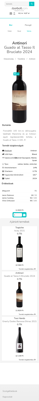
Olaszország (9, 59)
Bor (10, 25)
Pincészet (8, 150)
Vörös (29, 31)
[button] (31, 4)
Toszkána (21, 59)
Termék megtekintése (26, 269)
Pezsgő (28, 25)
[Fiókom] (14, 13)
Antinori (32, 59)
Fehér (10, 31)
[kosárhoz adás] (24, 215)
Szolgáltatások (10, 391)
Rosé (19, 31)
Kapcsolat (7, 396)
